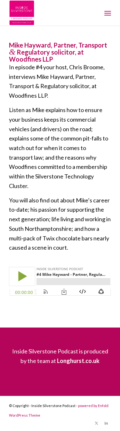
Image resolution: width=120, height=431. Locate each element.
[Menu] (107, 12)
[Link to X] (96, 423)
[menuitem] (107, 12)
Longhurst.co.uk (78, 360)
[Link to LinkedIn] (106, 423)
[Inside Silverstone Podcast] (50, 13)
